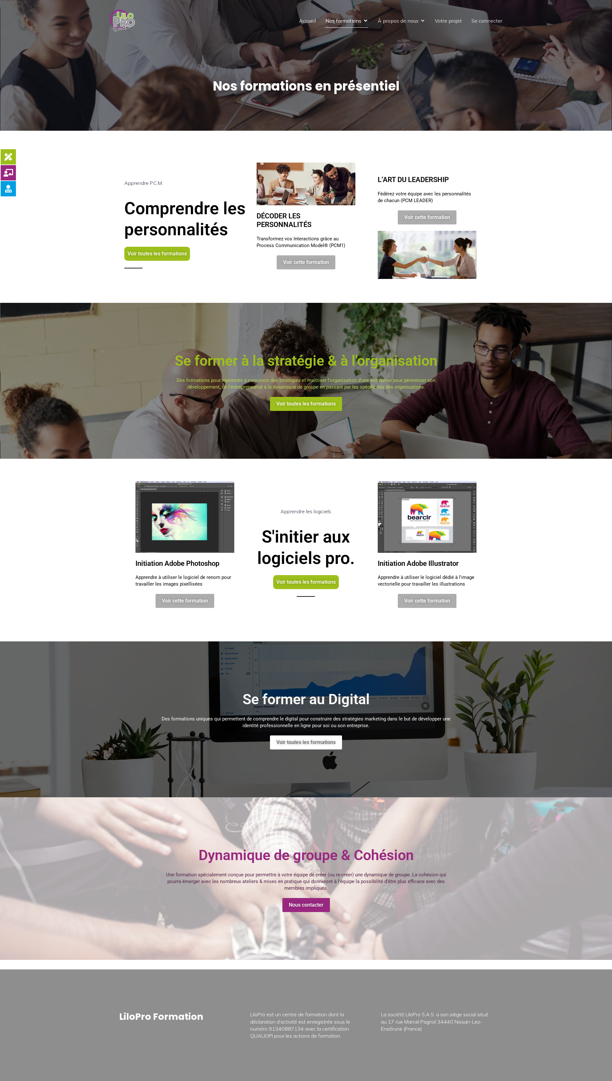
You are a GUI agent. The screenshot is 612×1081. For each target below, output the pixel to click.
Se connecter (486, 21)
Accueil (307, 21)
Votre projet (448, 21)
